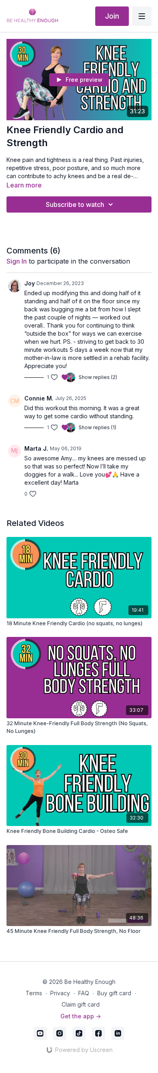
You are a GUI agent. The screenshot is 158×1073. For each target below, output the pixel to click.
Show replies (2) (98, 377)
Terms (34, 993)
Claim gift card (81, 1004)
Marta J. (36, 448)
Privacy (60, 993)
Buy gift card (114, 993)
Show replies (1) (97, 427)
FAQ (83, 993)
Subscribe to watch (75, 204)
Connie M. (38, 398)
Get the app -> (80, 1016)
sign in (16, 261)
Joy (29, 283)
